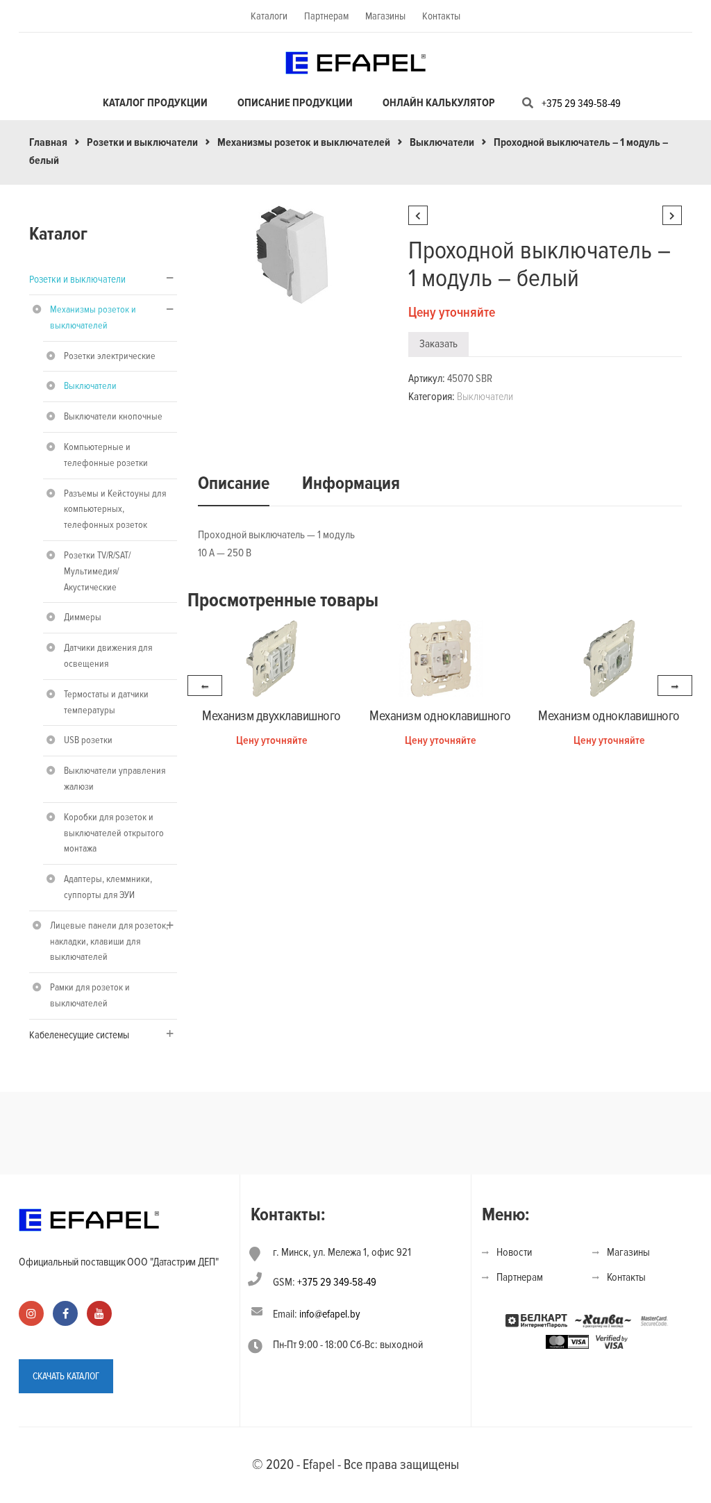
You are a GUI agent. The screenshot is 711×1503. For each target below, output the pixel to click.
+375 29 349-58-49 (581, 103)
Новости (514, 1252)
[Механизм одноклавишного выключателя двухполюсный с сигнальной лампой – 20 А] (609, 658)
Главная (48, 142)
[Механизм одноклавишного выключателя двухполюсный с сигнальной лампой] (441, 658)
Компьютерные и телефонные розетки (106, 455)
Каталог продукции (155, 103)
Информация (351, 483)
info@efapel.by (329, 1314)
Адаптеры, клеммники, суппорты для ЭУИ (108, 887)
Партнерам (326, 16)
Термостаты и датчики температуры (106, 702)
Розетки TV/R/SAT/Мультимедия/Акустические (97, 571)
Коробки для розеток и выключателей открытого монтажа (114, 833)
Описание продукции (295, 103)
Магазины (385, 16)
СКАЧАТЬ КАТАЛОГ (66, 1376)
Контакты (441, 16)
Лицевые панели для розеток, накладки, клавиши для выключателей (109, 941)
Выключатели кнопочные (113, 416)
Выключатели (442, 142)
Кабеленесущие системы (79, 1035)
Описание (233, 483)
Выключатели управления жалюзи (114, 778)
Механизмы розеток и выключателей (303, 142)
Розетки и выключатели (142, 142)
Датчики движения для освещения (108, 656)
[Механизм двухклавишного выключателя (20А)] (272, 658)
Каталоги (269, 16)
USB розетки (88, 740)
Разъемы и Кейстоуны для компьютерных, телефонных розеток (115, 509)
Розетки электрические (110, 356)
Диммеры (82, 617)
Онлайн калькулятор (439, 103)
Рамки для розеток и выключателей (90, 995)
